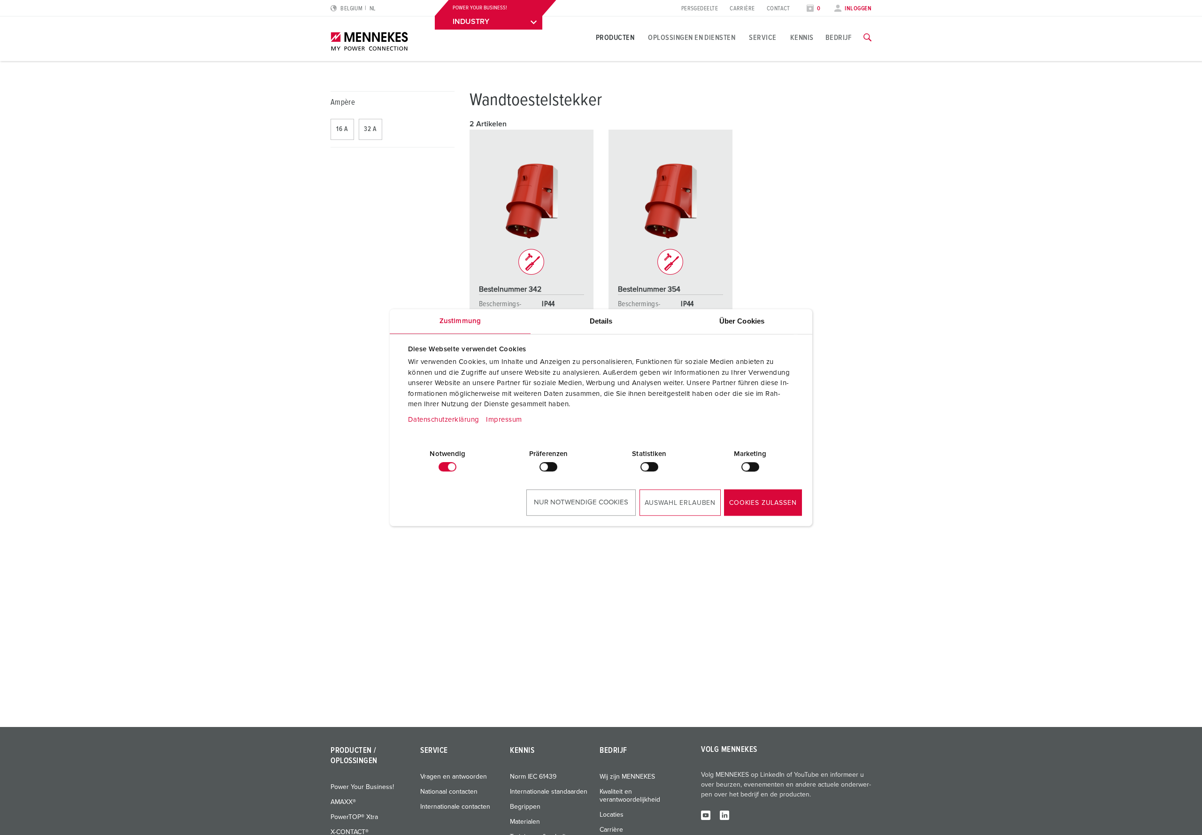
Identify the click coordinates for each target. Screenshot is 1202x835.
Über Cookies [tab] (741, 321)
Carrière (742, 9)
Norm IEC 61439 (533, 776)
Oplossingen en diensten (691, 37)
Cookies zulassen (762, 503)
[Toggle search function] (867, 37)
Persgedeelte (699, 9)
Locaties (612, 815)
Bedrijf (838, 37)
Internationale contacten (455, 807)
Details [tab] (601, 321)
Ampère (343, 103)
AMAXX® (343, 802)
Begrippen (525, 807)
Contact (778, 9)
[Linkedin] (724, 814)
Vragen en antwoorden (453, 776)
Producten (615, 37)
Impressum (504, 419)
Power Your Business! (362, 787)
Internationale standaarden (548, 792)
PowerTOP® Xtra (354, 817)
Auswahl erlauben (680, 503)
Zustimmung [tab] (460, 321)
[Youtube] (705, 814)
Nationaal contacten (449, 792)
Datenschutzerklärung (443, 419)
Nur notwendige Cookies (581, 502)
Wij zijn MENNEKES (627, 776)
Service (762, 37)
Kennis (802, 37)
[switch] (548, 467)
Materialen (525, 822)
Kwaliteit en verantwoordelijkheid (630, 796)
